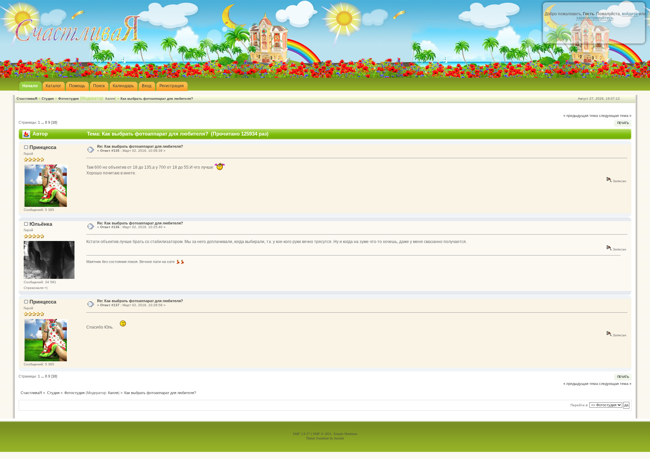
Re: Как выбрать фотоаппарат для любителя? (140, 146)
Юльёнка (40, 224)
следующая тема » (615, 116)
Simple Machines (345, 434)
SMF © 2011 (322, 434)
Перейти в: (579, 405)
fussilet (339, 438)
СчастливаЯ (27, 98)
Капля (110, 98)
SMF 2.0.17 (301, 434)
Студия (48, 98)
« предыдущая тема (580, 116)
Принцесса (42, 147)
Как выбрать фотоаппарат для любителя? (157, 98)
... (43, 122)
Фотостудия (68, 98)
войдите (630, 13)
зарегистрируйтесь (594, 18)
